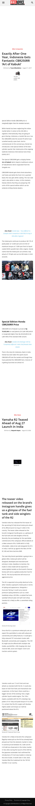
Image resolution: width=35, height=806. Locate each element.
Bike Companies (17, 49)
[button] (32, 2)
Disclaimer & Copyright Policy (22, 800)
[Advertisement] (17, 23)
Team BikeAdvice (15, 68)
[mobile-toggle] (3, 2)
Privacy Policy (8, 800)
